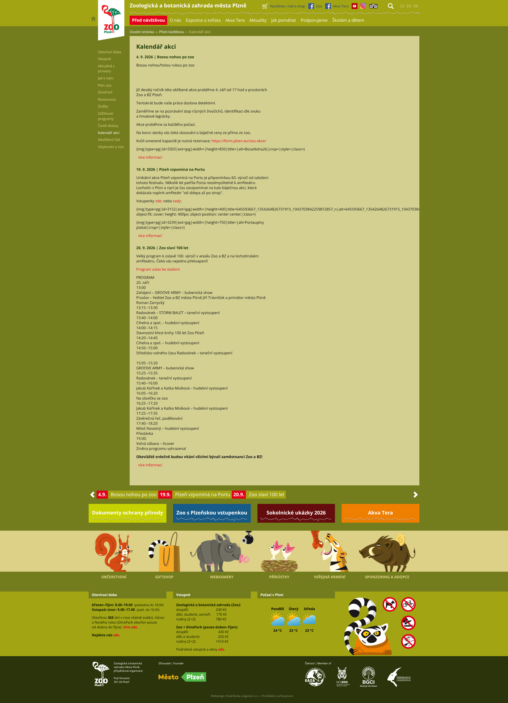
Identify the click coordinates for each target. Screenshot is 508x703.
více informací (149, 157)
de (416, 6)
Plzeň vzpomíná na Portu (202, 494)
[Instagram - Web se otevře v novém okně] (363, 7)
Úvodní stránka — (144, 31)
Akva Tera (380, 512)
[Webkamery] (221, 551)
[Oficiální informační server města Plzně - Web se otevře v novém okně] (182, 677)
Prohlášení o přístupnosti (277, 696)
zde (158, 201)
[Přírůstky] (279, 551)
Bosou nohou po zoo (134, 494)
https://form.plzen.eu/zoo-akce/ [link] (238, 141)
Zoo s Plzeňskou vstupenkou (211, 512)
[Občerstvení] (114, 551)
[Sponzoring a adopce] (387, 551)
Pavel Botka (233, 696)
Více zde (130, 627)
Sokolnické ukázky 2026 (296, 512)
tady (176, 201)
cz (402, 6)
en (409, 6)
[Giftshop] (164, 551)
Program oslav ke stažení (157, 269)
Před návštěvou (171, 31)
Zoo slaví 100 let (266, 494)
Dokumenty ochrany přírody (127, 512)
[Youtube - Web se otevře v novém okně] (354, 7)
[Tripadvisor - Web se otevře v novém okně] (373, 7)
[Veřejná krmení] (330, 551)
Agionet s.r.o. (251, 696)
